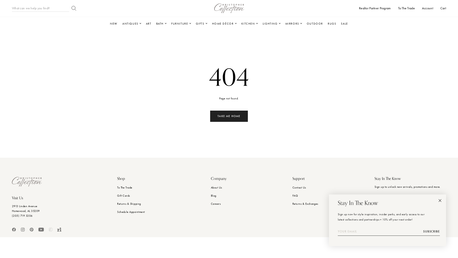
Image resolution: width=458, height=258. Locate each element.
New (114, 23)
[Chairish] (50, 229)
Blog (213, 195)
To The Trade (124, 187)
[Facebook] (14, 229)
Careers (216, 203)
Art (148, 23)
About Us (216, 187)
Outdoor (315, 23)
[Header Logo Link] (229, 8)
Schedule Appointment (131, 212)
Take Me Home (229, 116)
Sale (344, 23)
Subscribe (431, 231)
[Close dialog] (440, 201)
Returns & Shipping (129, 203)
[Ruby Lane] (59, 229)
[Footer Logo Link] (27, 182)
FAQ (295, 195)
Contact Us (299, 187)
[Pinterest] (32, 229)
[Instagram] (23, 229)
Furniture (179, 23)
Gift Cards (123, 195)
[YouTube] (41, 229)
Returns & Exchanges (305, 203)
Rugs (332, 23)
